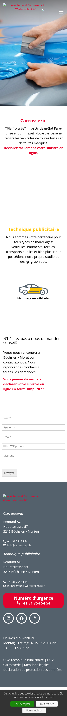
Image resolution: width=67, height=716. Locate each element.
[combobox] (5, 446)
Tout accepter (22, 704)
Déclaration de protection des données (32, 669)
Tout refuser (47, 704)
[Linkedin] (8, 618)
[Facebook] (21, 618)
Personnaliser (34, 710)
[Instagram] (34, 618)
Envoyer (9, 473)
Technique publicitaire (33, 229)
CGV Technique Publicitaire (23, 660)
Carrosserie (33, 120)
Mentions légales (36, 665)
